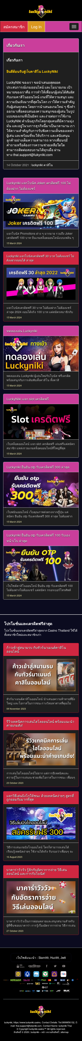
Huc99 (54, 957)
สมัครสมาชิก (14, 26)
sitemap (65, 1032)
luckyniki (35, 1032)
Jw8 (63, 957)
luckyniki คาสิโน (42, 165)
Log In (36, 26)
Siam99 (43, 957)
